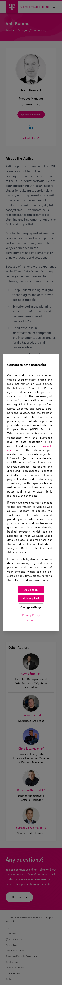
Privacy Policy (31, 615)
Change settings (31, 607)
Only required (31, 598)
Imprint (31, 620)
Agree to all (31, 589)
